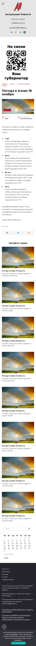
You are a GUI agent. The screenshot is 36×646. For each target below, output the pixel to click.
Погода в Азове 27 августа (13, 271)
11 (8, 543)
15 (25, 543)
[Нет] (34, 638)
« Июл (6, 558)
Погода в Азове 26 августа (13, 306)
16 (29, 543)
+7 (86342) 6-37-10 (18, 23)
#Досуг (7, 110)
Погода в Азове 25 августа (13, 341)
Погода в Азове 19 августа (13, 481)
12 (12, 543)
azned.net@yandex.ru (18, 28)
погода (5, 226)
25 (9, 548)
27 (17, 548)
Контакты (5, 569)
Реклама (5, 574)
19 (12, 546)
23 (29, 546)
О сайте (5, 577)
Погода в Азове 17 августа (13, 516)
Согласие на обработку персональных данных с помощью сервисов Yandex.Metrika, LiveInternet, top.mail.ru (16, 617)
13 (17, 543)
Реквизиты (6, 572)
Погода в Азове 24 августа (13, 376)
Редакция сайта (7, 579)
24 (5, 548)
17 (4, 546)
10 (4, 543)
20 (17, 546)
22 (25, 546)
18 (9, 546)
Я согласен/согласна (18, 643)
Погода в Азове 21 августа (13, 411)
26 (13, 548)
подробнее (13, 634)
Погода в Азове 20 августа (13, 446)
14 (21, 543)
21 (21, 546)
